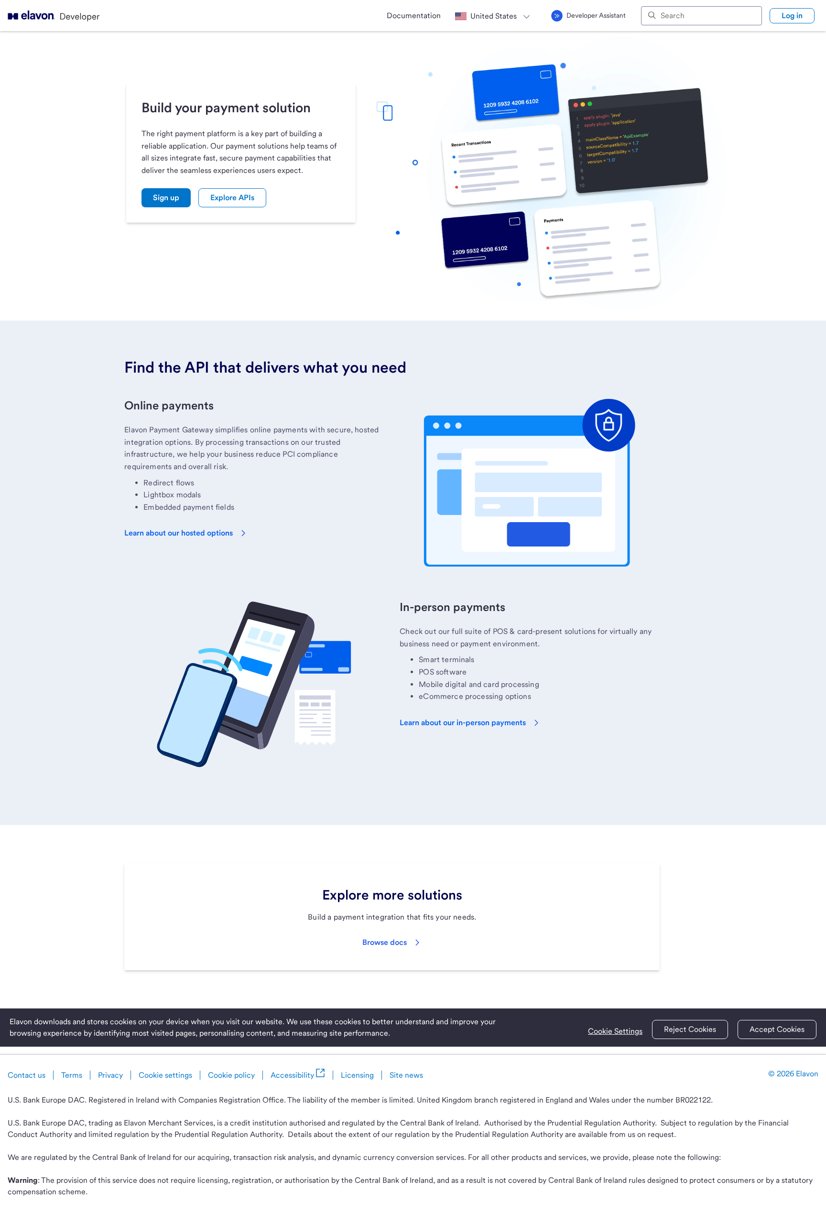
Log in (792, 15)
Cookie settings (165, 1075)
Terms (71, 1075)
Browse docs (384, 942)
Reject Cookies (690, 1029)
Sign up (166, 197)
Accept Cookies (777, 1029)
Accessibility (292, 1075)
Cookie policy (231, 1075)
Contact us (26, 1075)
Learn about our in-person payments (463, 722)
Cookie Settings (615, 1031)
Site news (406, 1075)
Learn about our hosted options (178, 532)
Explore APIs (232, 197)
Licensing (357, 1075)
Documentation (414, 15)
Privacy (110, 1075)
